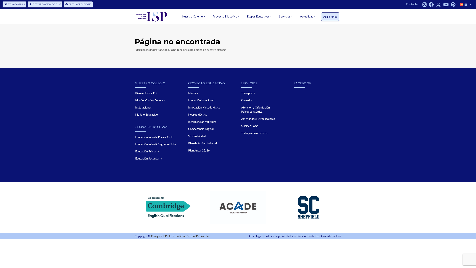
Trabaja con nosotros (254, 133)
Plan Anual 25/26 (199, 150)
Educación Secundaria (148, 158)
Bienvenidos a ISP (146, 93)
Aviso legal (255, 236)
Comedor (247, 100)
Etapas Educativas (258, 16)
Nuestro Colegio (192, 16)
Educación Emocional (201, 100)
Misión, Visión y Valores (150, 100)
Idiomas (193, 93)
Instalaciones (143, 107)
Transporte (248, 93)
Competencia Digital (201, 128)
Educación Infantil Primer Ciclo (154, 137)
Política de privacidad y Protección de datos (291, 236)
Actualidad (306, 16)
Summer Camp (249, 125)
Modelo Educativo (146, 114)
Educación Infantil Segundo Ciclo (155, 144)
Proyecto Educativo (225, 16)
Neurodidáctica (197, 114)
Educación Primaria (147, 151)
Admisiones (330, 16)
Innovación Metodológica (204, 107)
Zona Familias (16, 4)
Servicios (284, 16)
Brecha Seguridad (80, 4)
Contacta (412, 4)
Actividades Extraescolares (258, 118)
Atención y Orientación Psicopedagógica (255, 109)
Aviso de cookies (331, 236)
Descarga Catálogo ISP (47, 4)
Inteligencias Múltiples (202, 121)
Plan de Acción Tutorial (202, 143)
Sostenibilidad (197, 136)
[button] (465, 4)
